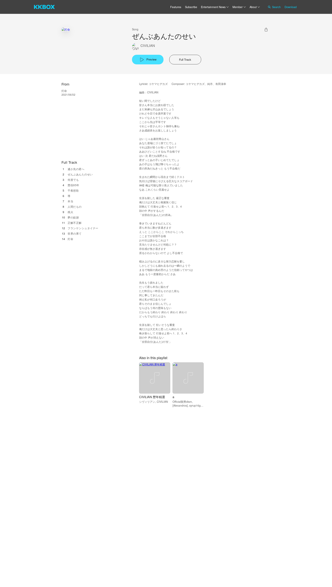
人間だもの (75, 206)
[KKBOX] (44, 7)
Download (291, 7)
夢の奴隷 (73, 217)
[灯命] (65, 29)
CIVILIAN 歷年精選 (152, 397)
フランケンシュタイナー (83, 228)
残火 (70, 212)
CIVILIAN (147, 45)
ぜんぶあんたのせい (80, 174)
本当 (70, 201)
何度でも (73, 180)
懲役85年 (73, 185)
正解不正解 (75, 223)
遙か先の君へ (76, 169)
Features (175, 7)
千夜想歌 (73, 190)
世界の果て (75, 233)
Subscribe (191, 7)
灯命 (70, 239)
